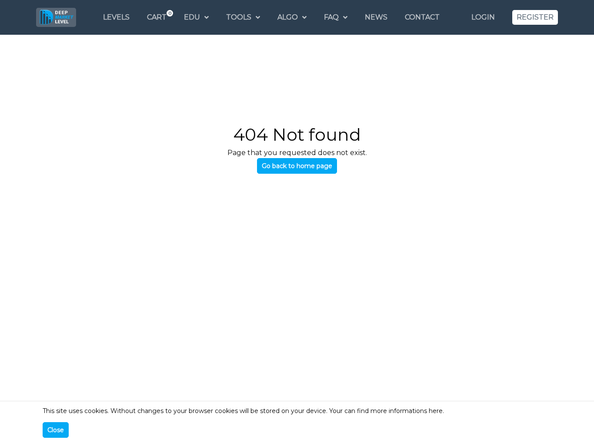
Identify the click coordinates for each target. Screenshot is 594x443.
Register (535, 17)
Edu (192, 17)
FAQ (331, 17)
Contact (422, 17)
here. (436, 411)
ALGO (287, 17)
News (376, 17)
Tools (238, 17)
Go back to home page (297, 166)
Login (483, 17)
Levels (116, 17)
